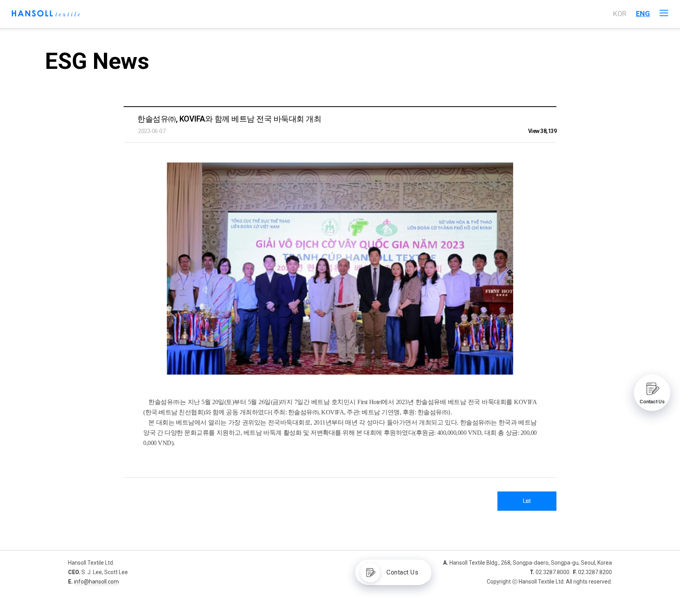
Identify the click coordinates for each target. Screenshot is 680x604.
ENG (643, 13)
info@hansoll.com (96, 581)
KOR (619, 13)
